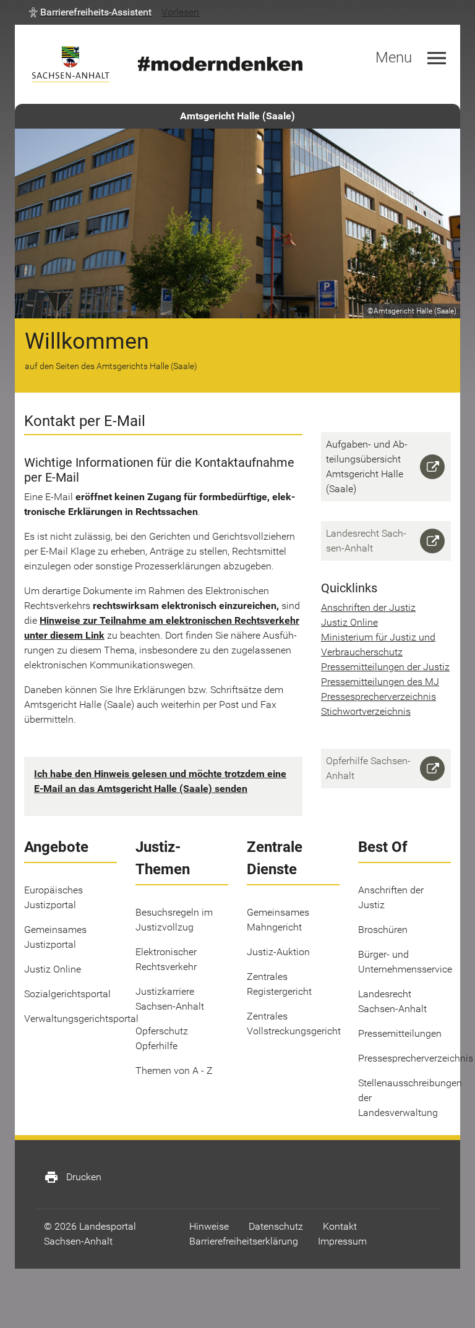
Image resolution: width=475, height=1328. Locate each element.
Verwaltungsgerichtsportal (81, 1018)
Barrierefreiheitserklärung (243, 1241)
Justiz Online (349, 622)
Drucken (72, 1177)
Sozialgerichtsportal (67, 994)
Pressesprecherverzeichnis (378, 696)
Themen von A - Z (174, 1070)
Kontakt (340, 1226)
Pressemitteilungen (400, 1033)
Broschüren (383, 929)
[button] (90, 12)
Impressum (342, 1241)
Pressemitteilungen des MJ (380, 681)
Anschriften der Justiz (368, 607)
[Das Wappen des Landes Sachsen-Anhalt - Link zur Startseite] (70, 64)
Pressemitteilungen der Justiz (385, 667)
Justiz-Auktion (278, 952)
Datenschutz (276, 1226)
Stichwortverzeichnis (366, 711)
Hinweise (209, 1226)
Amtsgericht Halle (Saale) (237, 116)
